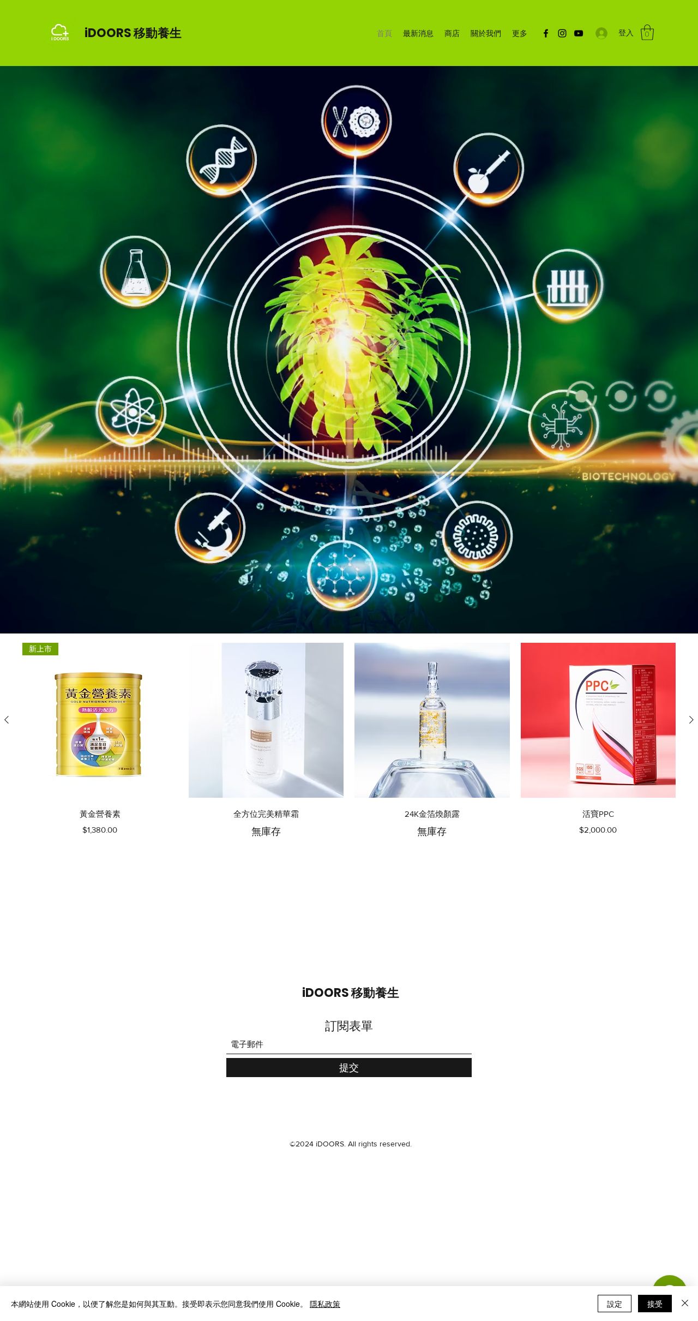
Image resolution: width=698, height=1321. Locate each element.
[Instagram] (562, 33)
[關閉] (684, 1303)
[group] (349, 741)
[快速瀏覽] (266, 720)
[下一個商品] (691, 719)
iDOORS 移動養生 (133, 33)
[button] (647, 32)
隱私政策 (325, 1303)
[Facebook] (545, 33)
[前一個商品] (6, 719)
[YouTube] (578, 33)
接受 (655, 1303)
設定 (614, 1303)
